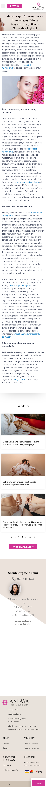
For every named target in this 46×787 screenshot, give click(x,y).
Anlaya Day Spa (20, 379)
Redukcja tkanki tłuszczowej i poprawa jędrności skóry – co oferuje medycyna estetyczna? (22, 525)
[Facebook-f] (29, 784)
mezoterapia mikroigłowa (27, 182)
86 (30, 536)
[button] (3, 6)
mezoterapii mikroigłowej (20, 285)
